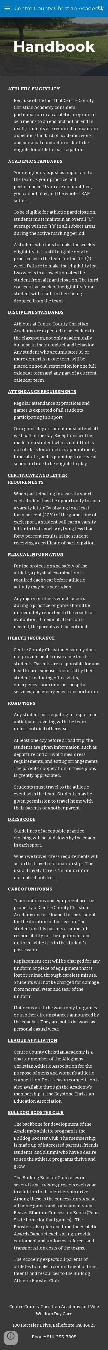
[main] (54, 46)
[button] (7, 8)
